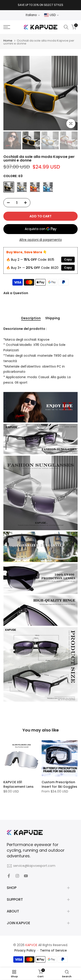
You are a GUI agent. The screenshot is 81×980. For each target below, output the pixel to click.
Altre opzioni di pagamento (40, 239)
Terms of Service (53, 950)
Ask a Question (15, 293)
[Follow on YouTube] (26, 876)
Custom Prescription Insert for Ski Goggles (59, 784)
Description (31, 318)
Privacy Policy (25, 950)
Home (7, 40)
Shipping (52, 318)
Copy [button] (68, 259)
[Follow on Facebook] (9, 876)
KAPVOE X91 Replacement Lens (18, 784)
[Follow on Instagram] (17, 876)
